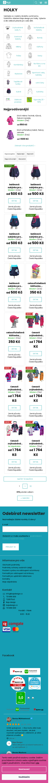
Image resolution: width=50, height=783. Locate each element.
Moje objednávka (9, 582)
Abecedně (22, 159)
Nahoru (26, 498)
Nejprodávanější (10, 159)
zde (37, 763)
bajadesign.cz (12, 605)
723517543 (10, 599)
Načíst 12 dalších (25, 479)
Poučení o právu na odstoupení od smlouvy (20, 570)
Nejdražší (30, 154)
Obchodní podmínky (11, 565)
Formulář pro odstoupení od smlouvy (18, 573)
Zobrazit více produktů (24, 145)
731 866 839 (11, 596)
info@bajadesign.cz (14, 594)
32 (31, 486)
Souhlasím (24, 777)
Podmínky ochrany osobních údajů (17, 567)
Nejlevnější (21, 154)
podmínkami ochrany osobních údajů (22, 537)
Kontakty (6, 579)
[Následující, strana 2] (25, 486)
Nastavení (24, 769)
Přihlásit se (11, 547)
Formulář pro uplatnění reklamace (16, 576)
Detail (14, 201)
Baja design (11, 602)
